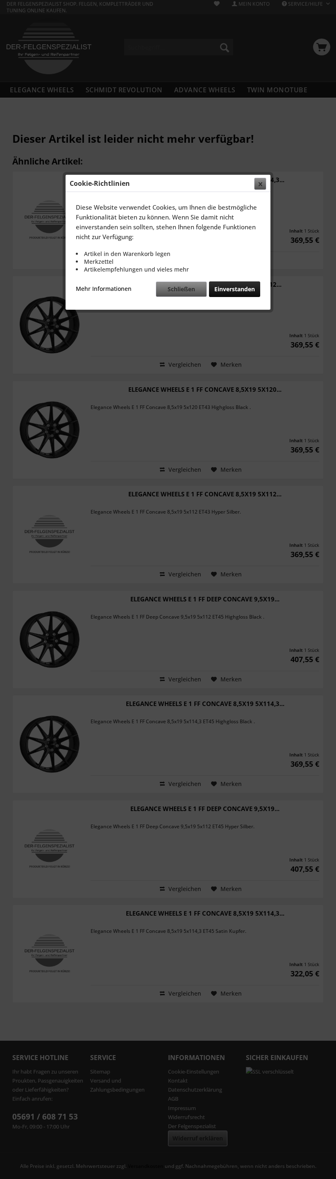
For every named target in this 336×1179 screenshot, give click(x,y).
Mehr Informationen (104, 288)
